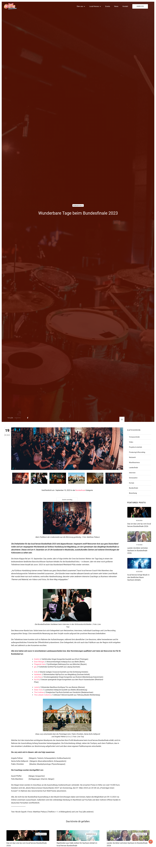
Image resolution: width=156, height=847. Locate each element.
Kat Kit (36, 680)
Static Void (38, 690)
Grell (35, 672)
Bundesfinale (78, 205)
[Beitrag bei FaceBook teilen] (22, 418)
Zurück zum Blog (67, 499)
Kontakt (125, 6)
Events (107, 6)
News (116, 6)
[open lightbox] (20, 478)
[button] (81, 6)
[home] (10, 6)
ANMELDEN (140, 6)
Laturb (36, 687)
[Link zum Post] (139, 512)
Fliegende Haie (39, 664)
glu (35, 667)
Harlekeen (37, 674)
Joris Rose (38, 677)
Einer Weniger (39, 662)
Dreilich (37, 659)
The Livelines (39, 692)
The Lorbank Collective (42, 695)
